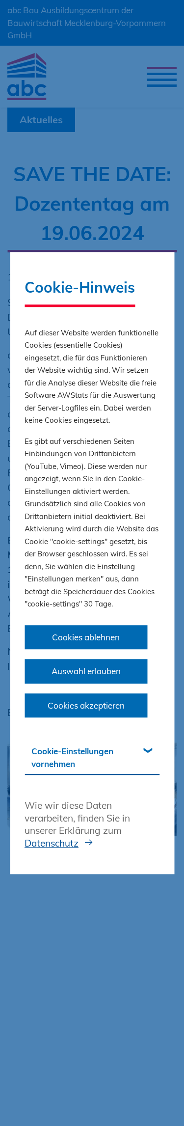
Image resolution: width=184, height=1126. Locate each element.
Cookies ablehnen (86, 637)
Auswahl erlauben (86, 671)
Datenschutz (52, 843)
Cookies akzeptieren (86, 705)
